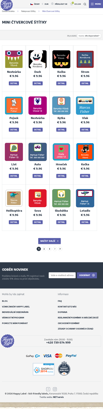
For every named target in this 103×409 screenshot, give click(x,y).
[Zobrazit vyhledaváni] (85, 4)
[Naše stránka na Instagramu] (54, 389)
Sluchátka (61, 210)
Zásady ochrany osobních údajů (75, 329)
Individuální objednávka (15, 312)
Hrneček (61, 164)
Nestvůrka (14, 71)
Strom (85, 71)
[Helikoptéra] (14, 207)
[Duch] (37, 68)
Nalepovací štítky (28, 11)
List (13, 164)
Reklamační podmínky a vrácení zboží (78, 317)
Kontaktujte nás (67, 307)
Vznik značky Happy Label (16, 307)
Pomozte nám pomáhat (15, 323)
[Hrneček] (61, 160)
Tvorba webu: (51, 397)
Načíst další (48, 241)
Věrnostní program (13, 317)
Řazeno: (88, 36)
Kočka (61, 71)
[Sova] (37, 207)
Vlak (85, 118)
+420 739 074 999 (58, 342)
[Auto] (37, 160)
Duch (37, 71)
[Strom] (85, 68)
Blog (5, 301)
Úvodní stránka (8, 11)
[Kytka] (61, 114)
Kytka (61, 118)
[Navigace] (96, 4)
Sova (37, 210)
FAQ (60, 301)
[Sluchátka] (61, 207)
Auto (37, 164)
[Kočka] (61, 68)
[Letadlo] (85, 207)
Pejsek (14, 118)
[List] (14, 160)
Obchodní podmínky (69, 323)
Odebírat (85, 275)
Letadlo (85, 210)
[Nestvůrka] (14, 68)
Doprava (62, 312)
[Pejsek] (14, 114)
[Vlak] (85, 114)
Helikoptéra (14, 210)
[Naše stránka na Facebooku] (48, 389)
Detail (13, 83)
